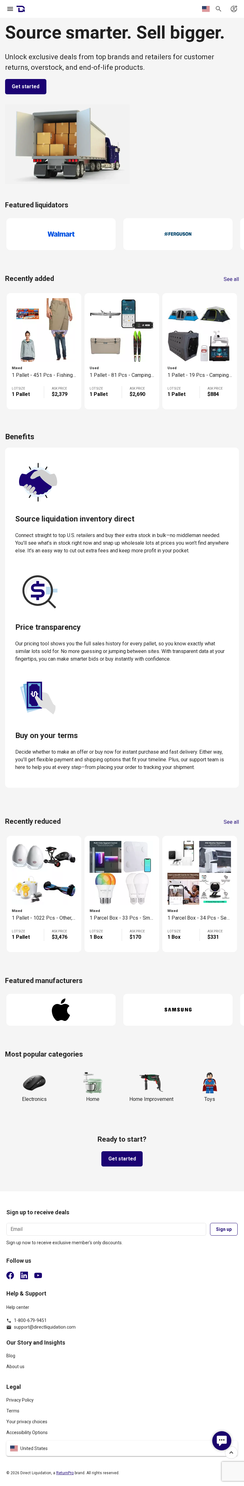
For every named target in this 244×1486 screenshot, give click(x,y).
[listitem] (122, 1358)
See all (231, 279)
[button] (122, 1448)
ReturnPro (65, 1473)
